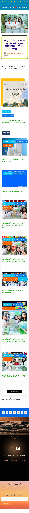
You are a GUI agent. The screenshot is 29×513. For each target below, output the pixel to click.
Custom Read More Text (14, 391)
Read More (6, 133)
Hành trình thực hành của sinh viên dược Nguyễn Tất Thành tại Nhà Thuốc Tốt (14, 122)
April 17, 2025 (7, 266)
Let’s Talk (14, 448)
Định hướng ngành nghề (10, 279)
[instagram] (17, 1)
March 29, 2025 (8, 346)
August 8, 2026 (23, 111)
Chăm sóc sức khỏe (9, 141)
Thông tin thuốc (7, 145)
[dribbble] (5, 1)
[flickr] (11, 1)
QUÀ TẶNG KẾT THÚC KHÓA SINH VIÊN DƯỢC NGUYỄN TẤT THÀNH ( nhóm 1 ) (14, 377)
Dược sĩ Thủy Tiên (8, 115)
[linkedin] (8, 1)
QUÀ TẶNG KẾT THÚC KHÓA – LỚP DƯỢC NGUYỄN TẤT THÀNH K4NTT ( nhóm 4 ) (13, 225)
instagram (14, 460)
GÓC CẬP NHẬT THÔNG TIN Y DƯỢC (13, 191)
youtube (24, 460)
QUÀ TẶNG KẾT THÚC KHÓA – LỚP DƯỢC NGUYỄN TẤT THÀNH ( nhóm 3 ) (13, 261)
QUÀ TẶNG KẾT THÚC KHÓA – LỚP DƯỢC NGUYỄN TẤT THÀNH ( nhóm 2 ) (13, 341)
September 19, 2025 (9, 194)
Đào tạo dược (6, 111)
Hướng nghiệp (23, 279)
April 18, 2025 (7, 230)
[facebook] (2, 1)
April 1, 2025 (7, 295)
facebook (5, 460)
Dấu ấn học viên (20, 203)
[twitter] (14, 1)
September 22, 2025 (9, 164)
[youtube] (25, 412)
